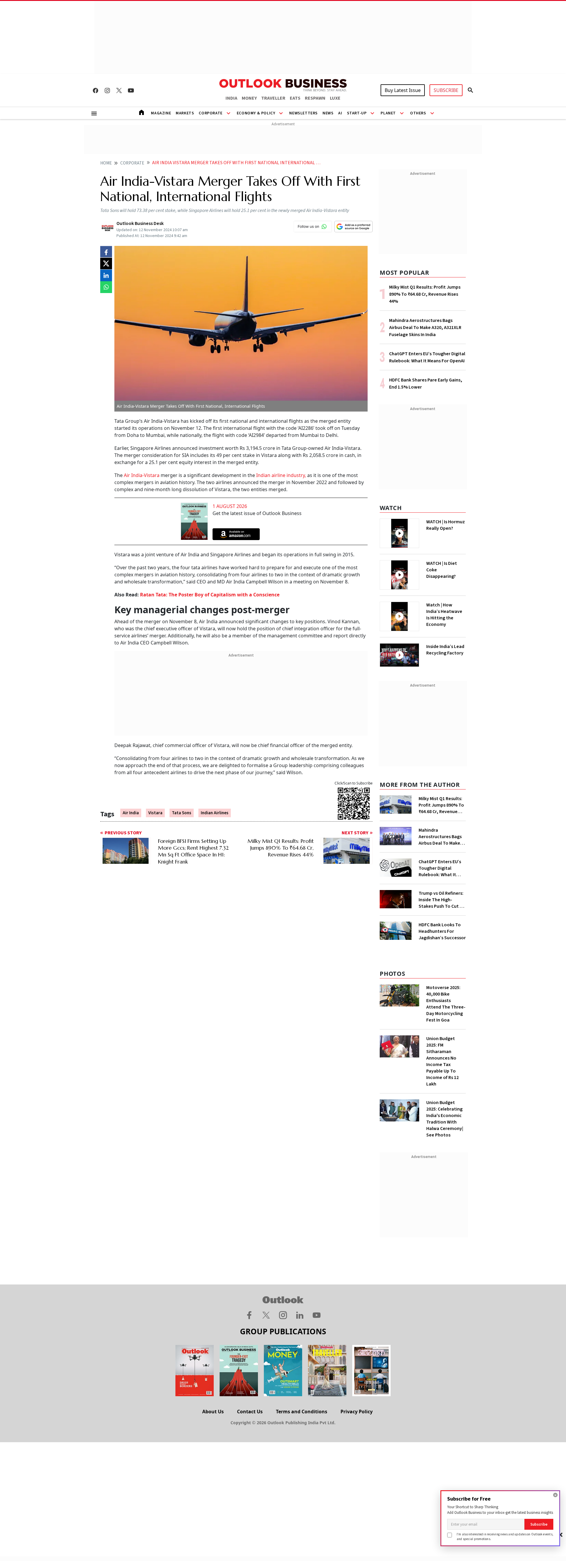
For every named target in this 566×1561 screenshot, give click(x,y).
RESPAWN (315, 98)
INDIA (231, 98)
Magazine (161, 113)
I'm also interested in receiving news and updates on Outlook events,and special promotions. (505, 1536)
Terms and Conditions (301, 1411)
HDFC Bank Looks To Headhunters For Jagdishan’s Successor (442, 931)
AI (340, 113)
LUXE (335, 98)
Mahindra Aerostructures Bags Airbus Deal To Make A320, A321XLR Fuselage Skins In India (425, 327)
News (328, 113)
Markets (185, 113)
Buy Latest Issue (403, 90)
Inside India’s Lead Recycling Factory (445, 649)
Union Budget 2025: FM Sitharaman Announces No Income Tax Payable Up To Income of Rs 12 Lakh (442, 1061)
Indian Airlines (214, 813)
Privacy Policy (356, 1411)
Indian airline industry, (281, 475)
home (106, 163)
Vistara (155, 813)
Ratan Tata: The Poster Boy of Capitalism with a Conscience (209, 594)
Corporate (210, 113)
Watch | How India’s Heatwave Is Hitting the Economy (444, 615)
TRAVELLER (273, 98)
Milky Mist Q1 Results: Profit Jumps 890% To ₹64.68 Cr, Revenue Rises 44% (424, 294)
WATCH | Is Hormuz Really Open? (445, 525)
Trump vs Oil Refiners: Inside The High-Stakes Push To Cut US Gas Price (442, 899)
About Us (213, 1411)
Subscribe (538, 1524)
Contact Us (250, 1411)
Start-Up (357, 113)
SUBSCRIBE (446, 90)
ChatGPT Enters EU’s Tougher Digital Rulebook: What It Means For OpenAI (440, 868)
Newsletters (303, 113)
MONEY (249, 98)
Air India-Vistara (141, 475)
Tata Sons (181, 813)
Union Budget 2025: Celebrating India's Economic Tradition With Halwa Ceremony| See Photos (444, 1118)
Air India (131, 813)
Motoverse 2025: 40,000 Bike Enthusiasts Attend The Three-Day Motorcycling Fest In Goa (445, 1003)
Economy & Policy (256, 113)
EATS (295, 98)
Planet (388, 113)
